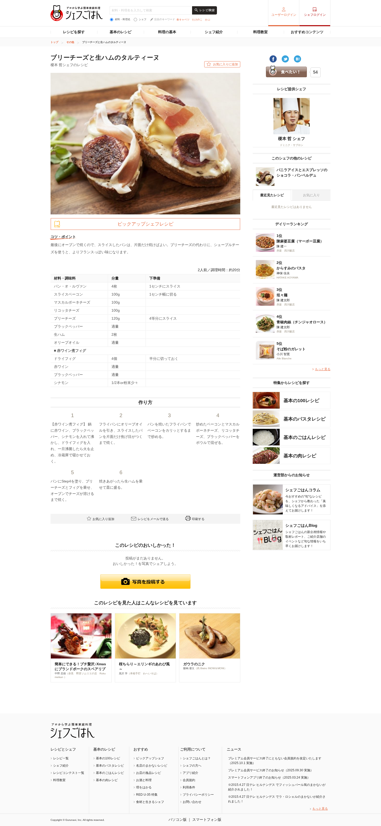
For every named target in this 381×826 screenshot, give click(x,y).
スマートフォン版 (206, 819)
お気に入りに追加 (225, 64)
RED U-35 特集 (147, 794)
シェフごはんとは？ (197, 758)
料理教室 (260, 32)
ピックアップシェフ (150, 758)
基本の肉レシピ (107, 780)
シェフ (142, 19)
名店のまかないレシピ (151, 765)
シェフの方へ (192, 765)
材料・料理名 (122, 19)
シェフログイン (315, 15)
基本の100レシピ (108, 758)
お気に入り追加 (103, 519)
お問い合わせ (192, 802)
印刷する (198, 519)
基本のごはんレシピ (110, 773)
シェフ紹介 (214, 32)
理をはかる (144, 787)
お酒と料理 (144, 780)
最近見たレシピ (272, 195)
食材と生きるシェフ (150, 802)
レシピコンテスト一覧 (68, 773)
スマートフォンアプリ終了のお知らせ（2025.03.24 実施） (269, 777)
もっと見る (322, 369)
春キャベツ (183, 19)
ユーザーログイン (283, 15)
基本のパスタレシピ (110, 765)
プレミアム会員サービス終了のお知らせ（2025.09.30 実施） (270, 770)
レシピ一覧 (61, 758)
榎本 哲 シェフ (291, 138)
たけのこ (197, 19)
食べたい (286, 72)
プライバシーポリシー (198, 794)
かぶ (207, 19)
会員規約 (189, 780)
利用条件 (189, 787)
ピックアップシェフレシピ (145, 224)
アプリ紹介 (190, 773)
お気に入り (311, 195)
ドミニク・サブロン (291, 145)
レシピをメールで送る (153, 519)
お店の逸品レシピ (148, 773)
